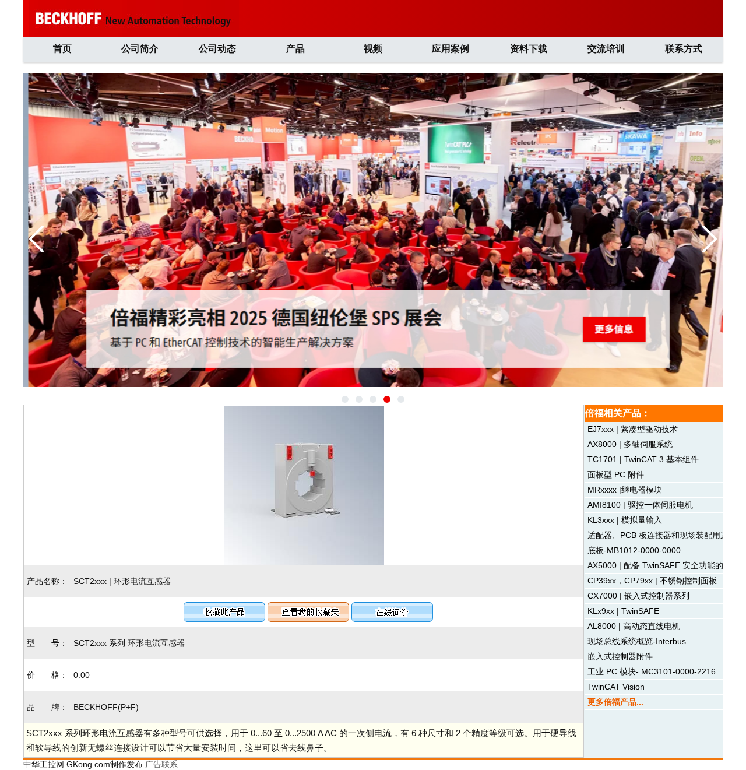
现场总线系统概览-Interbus (636, 641)
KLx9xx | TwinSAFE (623, 611)
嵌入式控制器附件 (620, 656)
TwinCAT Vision (616, 686)
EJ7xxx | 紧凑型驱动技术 (632, 429)
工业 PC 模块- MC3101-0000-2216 (651, 671)
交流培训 (606, 49)
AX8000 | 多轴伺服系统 (630, 444)
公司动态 (217, 49)
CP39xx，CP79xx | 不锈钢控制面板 (652, 580)
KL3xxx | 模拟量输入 (624, 520)
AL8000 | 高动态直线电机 (633, 626)
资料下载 (528, 49)
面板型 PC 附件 (615, 474)
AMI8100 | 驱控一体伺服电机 (640, 504)
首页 (62, 49)
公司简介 (140, 49)
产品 (295, 49)
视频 (373, 49)
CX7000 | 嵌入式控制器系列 (638, 595)
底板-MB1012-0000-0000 (634, 550)
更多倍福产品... (615, 701)
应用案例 (450, 49)
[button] (345, 399)
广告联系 (161, 764)
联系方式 (683, 49)
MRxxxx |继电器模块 (624, 489)
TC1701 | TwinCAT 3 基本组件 (643, 459)
